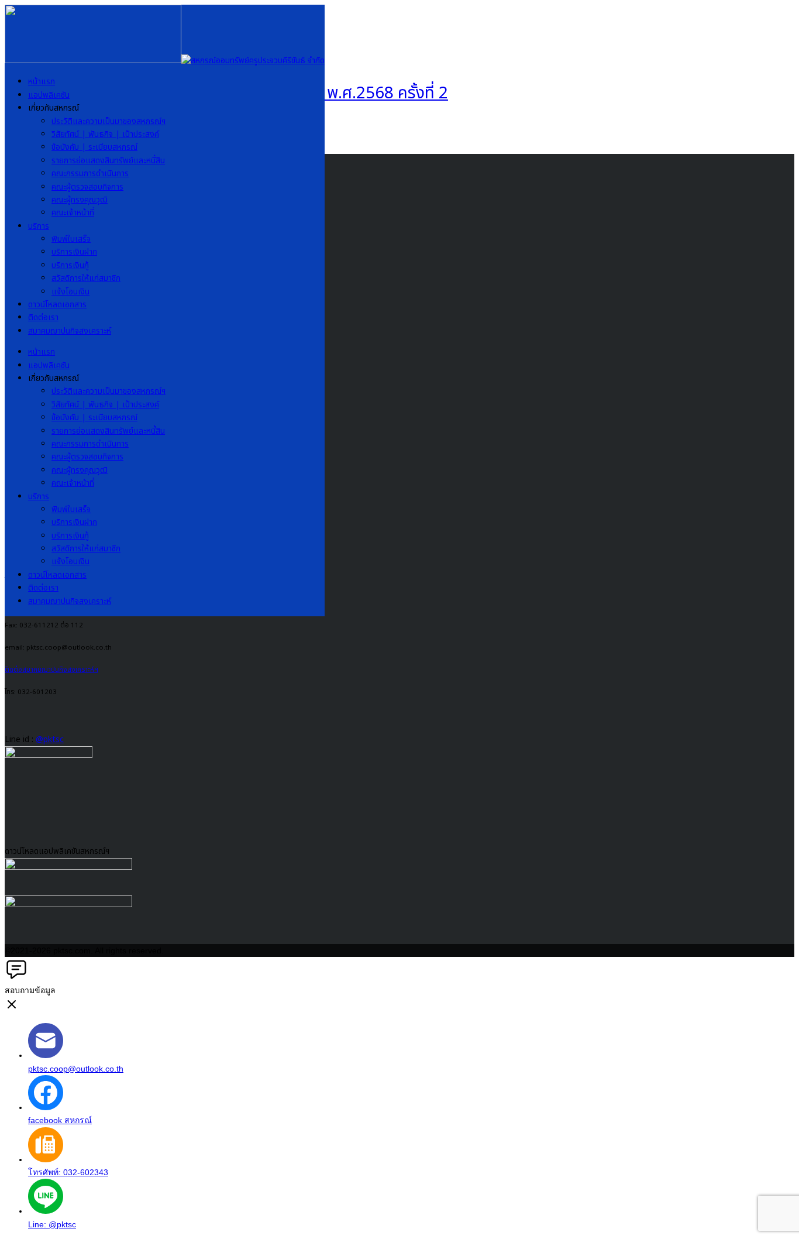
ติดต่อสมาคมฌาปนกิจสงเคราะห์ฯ (51, 670)
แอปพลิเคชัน (49, 95)
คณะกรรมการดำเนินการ (90, 173)
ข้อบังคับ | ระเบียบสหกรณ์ (94, 147)
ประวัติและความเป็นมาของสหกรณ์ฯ (108, 121)
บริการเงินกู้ (70, 265)
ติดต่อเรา (43, 317)
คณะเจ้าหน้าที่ (72, 213)
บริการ (38, 226)
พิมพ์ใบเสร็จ (71, 239)
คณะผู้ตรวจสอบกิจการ (87, 187)
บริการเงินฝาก (74, 252)
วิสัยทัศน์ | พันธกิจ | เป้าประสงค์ (105, 134)
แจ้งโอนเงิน (70, 292)
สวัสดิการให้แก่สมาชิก (85, 278)
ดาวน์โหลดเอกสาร (57, 304)
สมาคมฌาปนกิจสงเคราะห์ (69, 331)
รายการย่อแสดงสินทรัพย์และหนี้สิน (108, 161)
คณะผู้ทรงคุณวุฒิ (79, 200)
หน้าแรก (41, 81)
